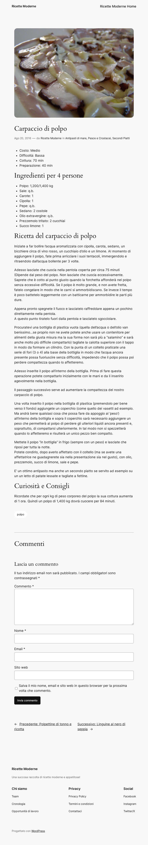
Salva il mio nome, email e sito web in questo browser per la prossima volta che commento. (73, 688)
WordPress (38, 831)
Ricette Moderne (24, 6)
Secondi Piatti (121, 138)
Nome (20, 631)
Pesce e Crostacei (99, 138)
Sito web (21, 667)
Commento (24, 586)
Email (19, 649)
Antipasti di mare (76, 138)
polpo (20, 514)
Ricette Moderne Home (118, 6)
